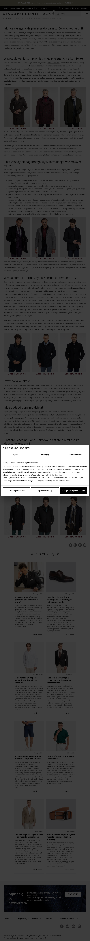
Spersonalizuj (43, 491)
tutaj (68, 480)
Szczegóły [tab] (45, 454)
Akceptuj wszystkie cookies (73, 491)
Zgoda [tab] (15, 454)
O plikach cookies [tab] (74, 454)
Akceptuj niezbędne (16, 491)
